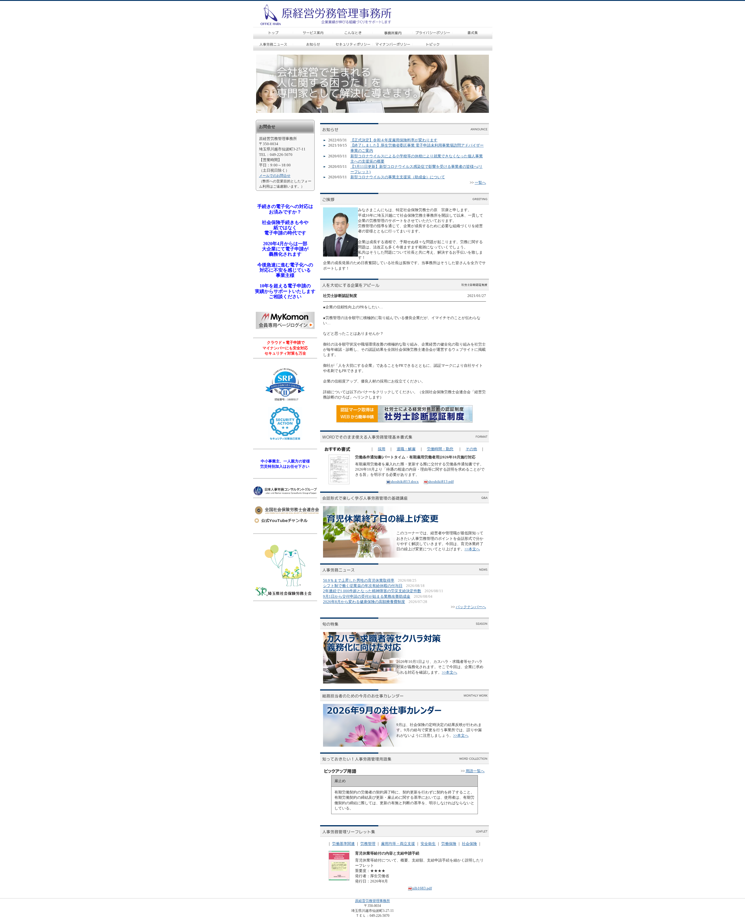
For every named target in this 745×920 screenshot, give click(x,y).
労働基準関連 (343, 843)
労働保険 (448, 843)
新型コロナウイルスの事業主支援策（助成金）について (397, 177)
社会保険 (469, 843)
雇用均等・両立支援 (398, 843)
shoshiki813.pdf (441, 481)
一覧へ (480, 182)
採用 (381, 449)
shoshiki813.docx (405, 481)
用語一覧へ (475, 771)
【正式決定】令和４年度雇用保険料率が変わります (393, 140)
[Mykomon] (285, 327)
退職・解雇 (406, 449)
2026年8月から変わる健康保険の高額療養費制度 (364, 601)
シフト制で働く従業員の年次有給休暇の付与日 (362, 585)
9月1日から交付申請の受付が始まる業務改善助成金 (366, 596)
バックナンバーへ (471, 607)
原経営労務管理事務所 (372, 901)
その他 (471, 449)
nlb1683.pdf (422, 888)
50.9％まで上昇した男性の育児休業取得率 (358, 580)
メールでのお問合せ (274, 176)
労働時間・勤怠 (440, 449)
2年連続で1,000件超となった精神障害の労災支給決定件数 (372, 591)
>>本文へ (472, 549)
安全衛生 (428, 843)
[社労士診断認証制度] (404, 421)
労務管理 (367, 843)
